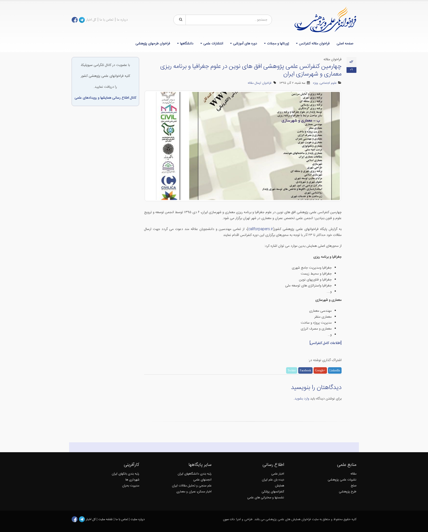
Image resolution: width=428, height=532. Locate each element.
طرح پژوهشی (347, 491)
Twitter (292, 370)
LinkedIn (334, 370)
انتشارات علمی (213, 44)
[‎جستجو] (180, 20)
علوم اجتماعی (328, 83)
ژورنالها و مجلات (278, 44)
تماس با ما (106, 20)
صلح (353, 485)
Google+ (320, 370)
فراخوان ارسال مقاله (259, 83)
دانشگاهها (186, 44)
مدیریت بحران (130, 485)
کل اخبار (91, 20)
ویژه (315, 83)
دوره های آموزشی (245, 44)
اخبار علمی (277, 473)
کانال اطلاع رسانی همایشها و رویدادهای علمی (105, 98)
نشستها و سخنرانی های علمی (265, 497)
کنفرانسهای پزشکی (273, 491)
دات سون (229, 519)
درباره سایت (138, 519)
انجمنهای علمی (202, 479)
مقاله (353, 473)
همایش (279, 485)
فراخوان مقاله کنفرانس (314, 44)
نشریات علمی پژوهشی (342, 479)
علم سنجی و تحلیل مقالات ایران (192, 485)
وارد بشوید (301, 399)
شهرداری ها (132, 479)
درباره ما (122, 20)
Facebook (305, 370)
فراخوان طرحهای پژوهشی (152, 44)
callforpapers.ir (260, 229)
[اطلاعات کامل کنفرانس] (326, 343)
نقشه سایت (106, 519)
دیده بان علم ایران (273, 479)
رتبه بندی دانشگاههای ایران (195, 473)
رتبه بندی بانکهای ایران (125, 473)
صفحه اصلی (345, 44)
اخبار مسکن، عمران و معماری (194, 491)
